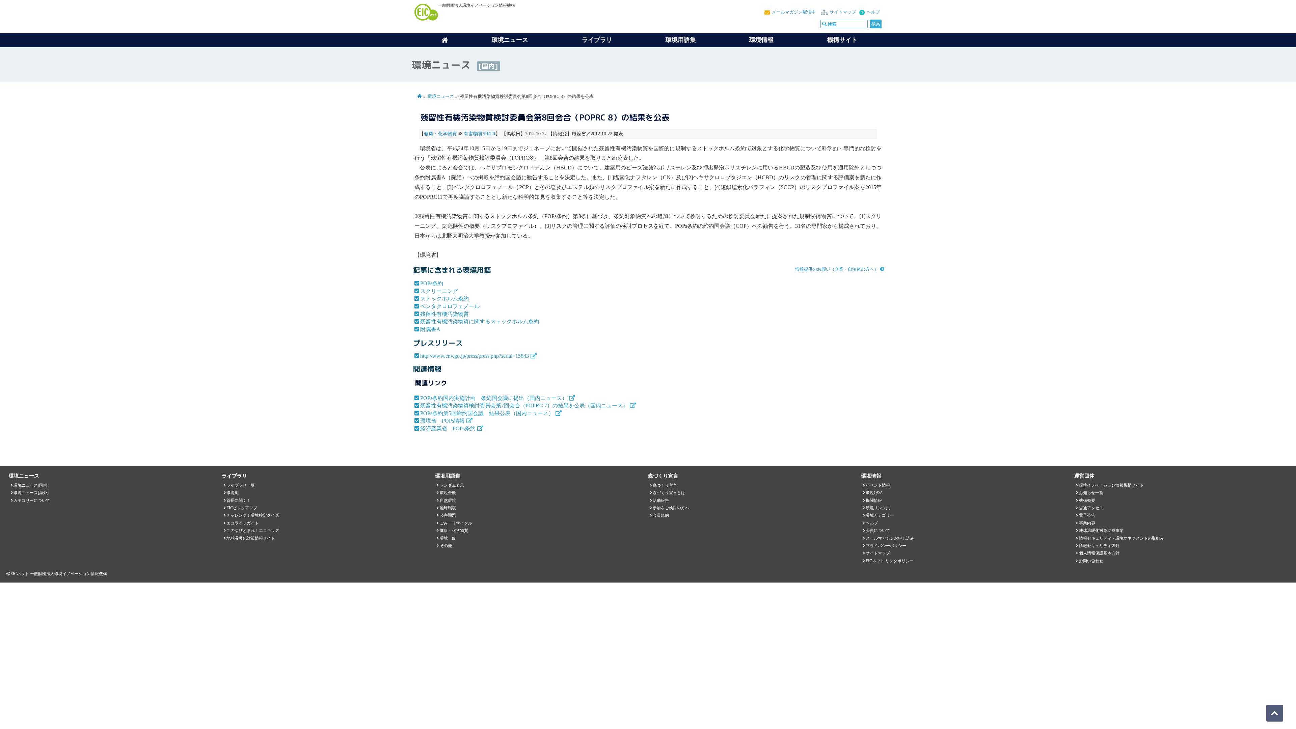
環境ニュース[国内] (31, 485)
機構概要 (1087, 500)
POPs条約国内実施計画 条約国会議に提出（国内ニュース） (493, 398)
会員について (878, 530)
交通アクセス (1091, 508)
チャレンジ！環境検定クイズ (252, 515)
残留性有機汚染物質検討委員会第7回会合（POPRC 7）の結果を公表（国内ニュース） (524, 405)
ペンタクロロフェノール (450, 306)
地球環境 (448, 508)
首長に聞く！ (238, 500)
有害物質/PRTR (479, 133)
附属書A (430, 329)
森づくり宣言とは (669, 492)
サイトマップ (843, 12)
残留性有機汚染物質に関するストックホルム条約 (479, 321)
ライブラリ (597, 39)
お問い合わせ (1091, 561)
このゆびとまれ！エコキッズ (252, 530)
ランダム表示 (452, 485)
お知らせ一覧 (1091, 492)
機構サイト (842, 39)
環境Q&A (874, 492)
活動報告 (661, 500)
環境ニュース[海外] (31, 492)
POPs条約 (431, 283)
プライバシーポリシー (886, 545)
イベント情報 (878, 485)
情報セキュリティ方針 (1099, 545)
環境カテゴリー (880, 515)
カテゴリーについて (32, 500)
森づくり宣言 (665, 485)
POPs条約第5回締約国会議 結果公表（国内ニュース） (487, 413)
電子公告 (1087, 515)
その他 (446, 545)
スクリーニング (439, 291)
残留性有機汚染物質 (444, 314)
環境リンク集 (878, 508)
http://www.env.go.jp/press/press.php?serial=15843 (474, 356)
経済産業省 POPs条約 (448, 428)
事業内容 (1087, 523)
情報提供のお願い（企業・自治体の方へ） (837, 269)
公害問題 (448, 515)
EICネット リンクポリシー (890, 561)
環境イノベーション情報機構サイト (1111, 485)
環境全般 (448, 492)
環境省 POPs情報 (442, 421)
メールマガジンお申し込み (890, 538)
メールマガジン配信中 (794, 12)
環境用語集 (681, 39)
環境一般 (448, 538)
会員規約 (661, 515)
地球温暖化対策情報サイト (250, 538)
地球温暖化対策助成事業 (1101, 530)
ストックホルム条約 (444, 298)
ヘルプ (873, 12)
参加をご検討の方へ (671, 508)
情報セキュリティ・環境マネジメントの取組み (1121, 538)
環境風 (232, 492)
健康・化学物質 (440, 133)
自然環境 (448, 500)
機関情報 (874, 500)
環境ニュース (441, 96)
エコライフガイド (242, 523)
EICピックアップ (241, 508)
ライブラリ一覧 (240, 485)
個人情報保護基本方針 (1099, 553)
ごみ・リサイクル (456, 523)
